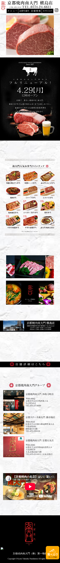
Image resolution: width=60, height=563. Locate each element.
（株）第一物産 (38, 553)
